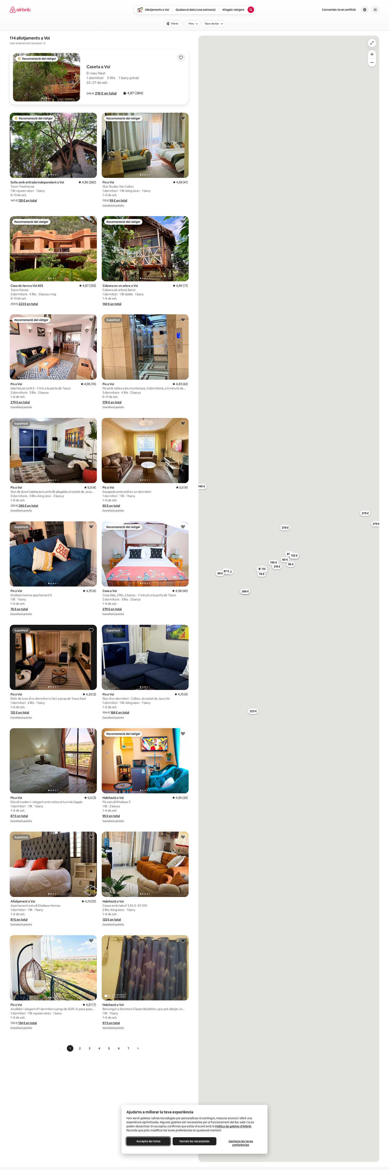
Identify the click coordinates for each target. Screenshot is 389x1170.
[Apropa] (372, 54)
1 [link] (70, 1048)
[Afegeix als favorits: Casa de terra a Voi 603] (91, 221)
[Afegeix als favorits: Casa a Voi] (183, 526)
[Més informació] (44, 43)
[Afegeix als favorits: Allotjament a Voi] (91, 837)
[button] (105, 93)
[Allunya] (372, 62)
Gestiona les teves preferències (241, 1143)
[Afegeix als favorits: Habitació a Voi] (183, 733)
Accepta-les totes (148, 1141)
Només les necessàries (194, 1141)
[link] (61, 1048)
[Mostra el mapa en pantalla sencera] (372, 43)
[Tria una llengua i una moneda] (365, 10)
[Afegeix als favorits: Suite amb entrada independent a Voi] (91, 118)
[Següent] (138, 1048)
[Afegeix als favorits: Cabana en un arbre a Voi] (183, 221)
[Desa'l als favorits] (180, 57)
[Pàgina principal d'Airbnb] (20, 10)
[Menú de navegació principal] (375, 10)
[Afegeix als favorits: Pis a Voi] (183, 118)
